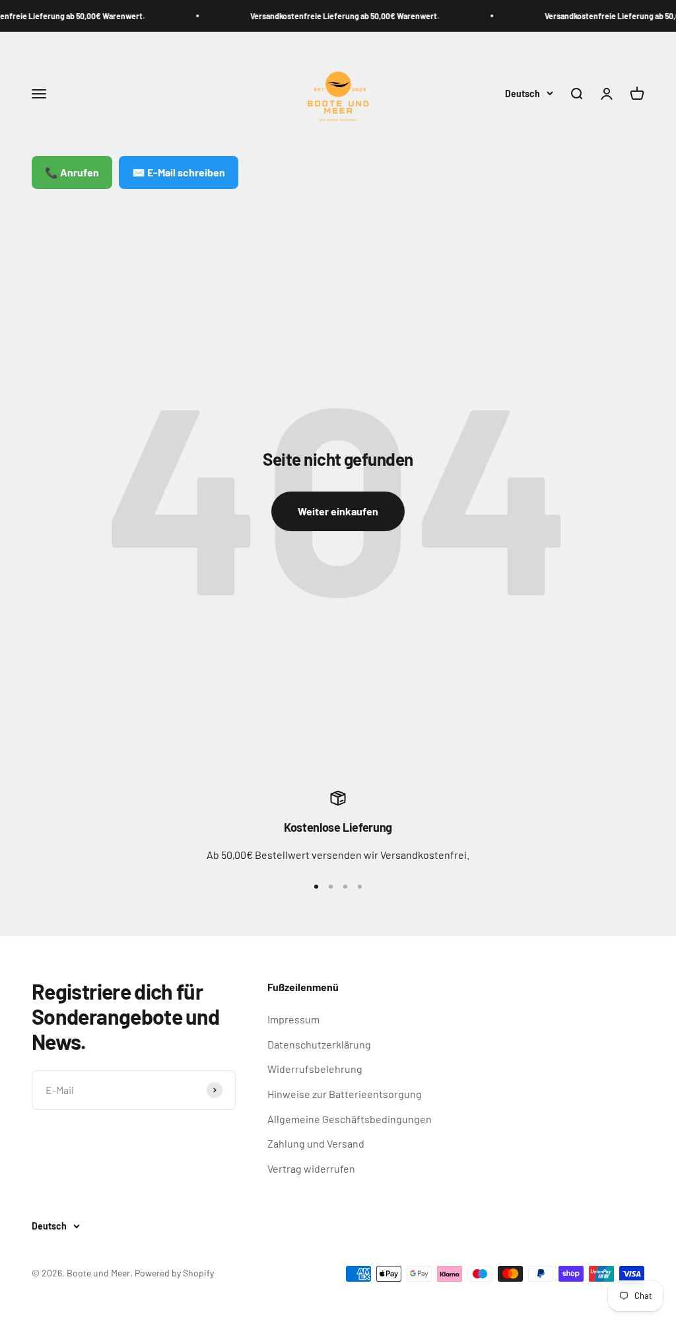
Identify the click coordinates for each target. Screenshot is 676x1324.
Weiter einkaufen (338, 511)
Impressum (293, 1019)
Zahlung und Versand (315, 1143)
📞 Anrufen (72, 172)
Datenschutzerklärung (319, 1044)
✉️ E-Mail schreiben (178, 172)
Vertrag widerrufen (311, 1168)
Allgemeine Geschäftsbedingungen (349, 1119)
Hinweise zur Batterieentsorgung (344, 1093)
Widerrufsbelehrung (314, 1068)
